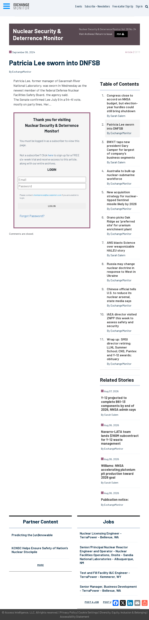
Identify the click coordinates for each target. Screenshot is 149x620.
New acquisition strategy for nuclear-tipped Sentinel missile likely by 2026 (122, 198)
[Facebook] (115, 603)
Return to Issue (104, 33)
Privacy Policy (68, 612)
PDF (119, 34)
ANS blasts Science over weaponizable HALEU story (121, 246)
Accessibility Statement (74, 616)
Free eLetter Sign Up (122, 6)
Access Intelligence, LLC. (20, 612)
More (40, 564)
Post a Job (92, 601)
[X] (122, 603)
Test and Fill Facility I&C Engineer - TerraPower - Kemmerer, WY (105, 575)
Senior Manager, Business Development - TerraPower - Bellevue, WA (108, 588)
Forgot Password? (32, 216)
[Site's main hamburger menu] (6, 6)
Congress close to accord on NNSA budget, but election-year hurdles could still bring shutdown (122, 103)
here (50, 155)
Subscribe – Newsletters (97, 6)
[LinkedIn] (130, 603)
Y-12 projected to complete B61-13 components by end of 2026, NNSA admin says (118, 403)
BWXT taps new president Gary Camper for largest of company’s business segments (121, 149)
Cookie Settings (88, 612)
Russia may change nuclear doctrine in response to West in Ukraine (121, 270)
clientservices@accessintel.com (47, 195)
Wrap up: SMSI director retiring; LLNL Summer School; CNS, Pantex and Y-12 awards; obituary (121, 349)
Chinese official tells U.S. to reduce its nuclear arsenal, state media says (121, 295)
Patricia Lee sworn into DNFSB (120, 126)
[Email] (137, 603)
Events (78, 6)
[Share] (144, 603)
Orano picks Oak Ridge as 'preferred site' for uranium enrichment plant (121, 223)
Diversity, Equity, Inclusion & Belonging (123, 612)
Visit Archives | (87, 33)
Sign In (139, 6)
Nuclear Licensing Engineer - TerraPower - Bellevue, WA (101, 535)
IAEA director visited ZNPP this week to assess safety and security (122, 320)
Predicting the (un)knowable (32, 535)
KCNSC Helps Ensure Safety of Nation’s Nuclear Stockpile (40, 550)
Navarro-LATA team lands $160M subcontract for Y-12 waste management (120, 437)
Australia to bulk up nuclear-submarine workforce (121, 175)
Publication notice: (115, 499)
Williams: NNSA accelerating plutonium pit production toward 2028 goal (118, 471)
